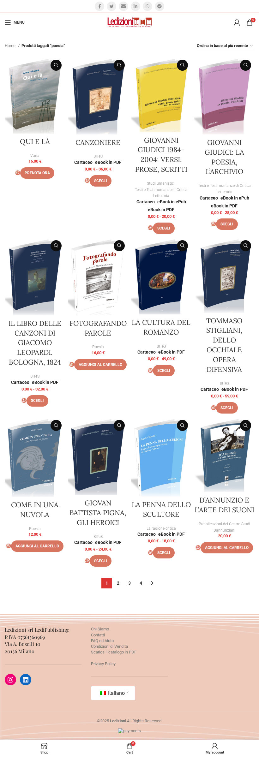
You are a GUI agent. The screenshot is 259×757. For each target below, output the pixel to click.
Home (10, 45)
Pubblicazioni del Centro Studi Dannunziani (224, 527)
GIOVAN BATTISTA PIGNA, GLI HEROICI (97, 512)
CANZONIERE (97, 142)
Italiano (116, 693)
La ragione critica (161, 528)
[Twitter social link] (111, 6)
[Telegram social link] (159, 6)
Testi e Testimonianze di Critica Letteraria (161, 193)
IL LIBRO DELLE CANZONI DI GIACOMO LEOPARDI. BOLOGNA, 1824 (35, 343)
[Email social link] (123, 6)
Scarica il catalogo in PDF (113, 652)
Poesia (98, 347)
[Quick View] (17, 172)
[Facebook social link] (99, 6)
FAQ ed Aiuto (102, 640)
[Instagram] (10, 679)
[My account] (237, 22)
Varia (34, 155)
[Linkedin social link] (135, 6)
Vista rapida (56, 65)
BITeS (98, 156)
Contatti (98, 635)
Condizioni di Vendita (109, 646)
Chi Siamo (100, 629)
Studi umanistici (161, 183)
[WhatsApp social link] (147, 6)
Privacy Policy (103, 663)
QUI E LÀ (35, 141)
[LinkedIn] (25, 679)
